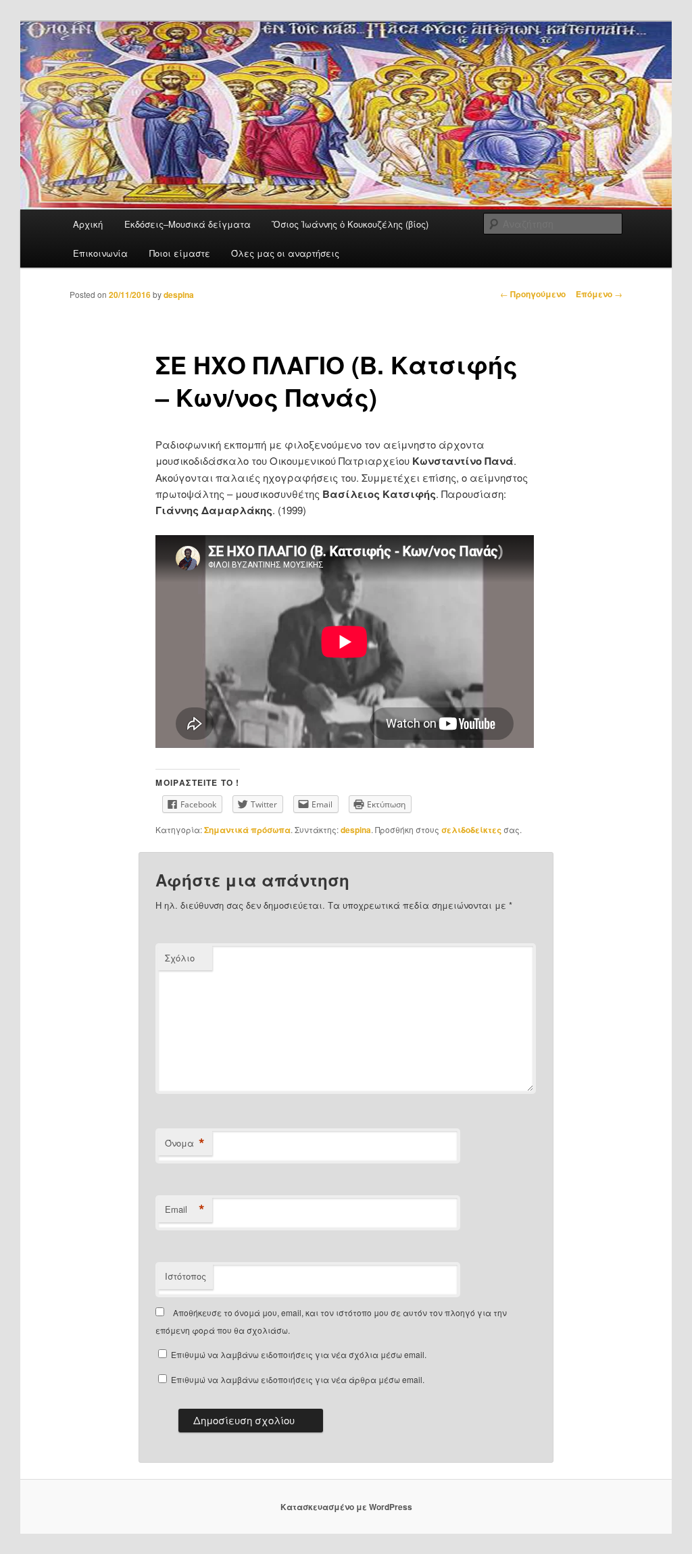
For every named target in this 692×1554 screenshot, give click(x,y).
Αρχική (88, 224)
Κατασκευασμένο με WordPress (346, 1507)
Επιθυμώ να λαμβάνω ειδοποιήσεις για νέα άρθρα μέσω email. (297, 1379)
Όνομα (185, 1143)
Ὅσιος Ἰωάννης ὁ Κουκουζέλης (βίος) (350, 224)
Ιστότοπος (185, 1276)
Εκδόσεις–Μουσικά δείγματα (187, 224)
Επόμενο (599, 294)
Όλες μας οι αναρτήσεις (285, 253)
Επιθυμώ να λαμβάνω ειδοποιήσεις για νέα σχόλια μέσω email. (298, 1354)
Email (185, 1209)
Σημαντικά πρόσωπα (247, 830)
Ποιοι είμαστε (179, 253)
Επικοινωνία (100, 253)
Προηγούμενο (533, 294)
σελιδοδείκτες (471, 830)
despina (179, 295)
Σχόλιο (180, 957)
